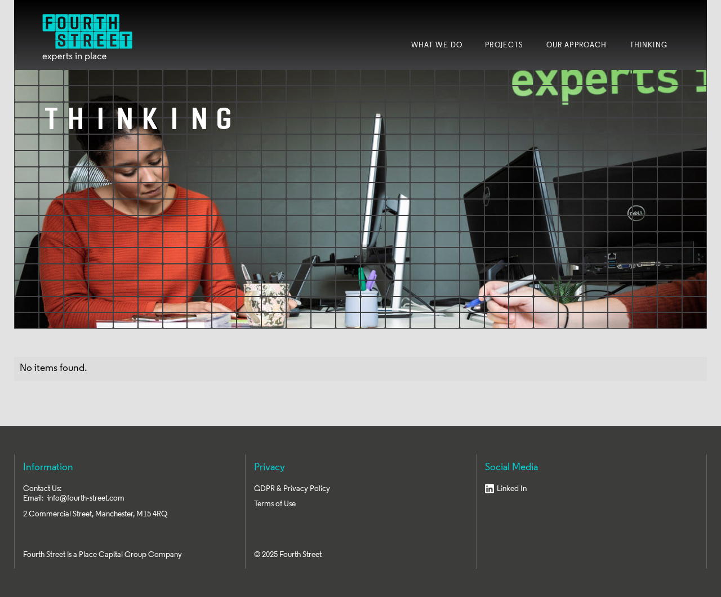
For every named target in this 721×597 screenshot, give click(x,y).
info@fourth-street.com (85, 498)
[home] (87, 37)
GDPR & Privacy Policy (292, 489)
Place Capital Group (112, 555)
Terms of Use (275, 504)
